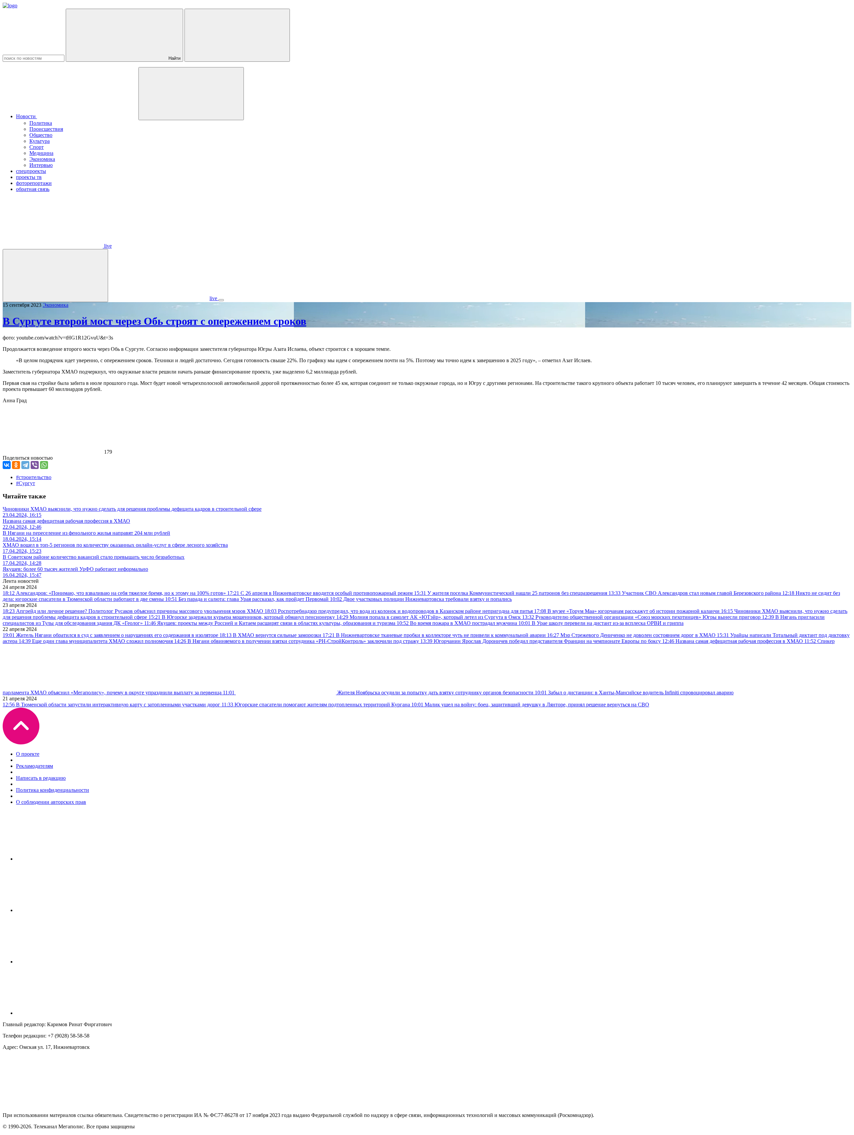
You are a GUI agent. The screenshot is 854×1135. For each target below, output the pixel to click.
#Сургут (25, 483)
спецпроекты (31, 171)
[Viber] (35, 465)
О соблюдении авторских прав (51, 802)
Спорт (36, 147)
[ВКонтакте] (7, 465)
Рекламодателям (34, 766)
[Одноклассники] (16, 465)
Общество (40, 135)
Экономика (42, 159)
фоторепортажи (34, 183)
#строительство (33, 477)
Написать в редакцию (41, 778)
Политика (40, 123)
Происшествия (46, 129)
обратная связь (32, 189)
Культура (39, 141)
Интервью (41, 165)
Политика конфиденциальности (52, 790)
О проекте (27, 754)
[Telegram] (25, 465)
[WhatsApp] (44, 465)
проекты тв (29, 177)
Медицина (41, 153)
